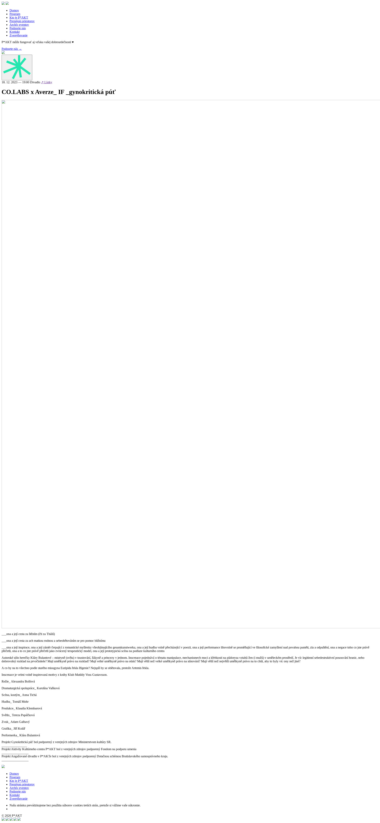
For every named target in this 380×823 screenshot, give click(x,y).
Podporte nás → (12, 48)
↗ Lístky (46, 82)
